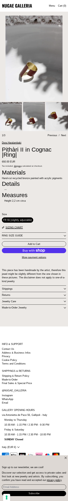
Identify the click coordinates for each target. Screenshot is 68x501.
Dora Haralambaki (11, 142)
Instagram (7, 395)
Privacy (6, 356)
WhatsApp (7, 399)
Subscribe (34, 493)
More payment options (34, 257)
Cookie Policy (9, 360)
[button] (34, 58)
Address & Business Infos (16, 352)
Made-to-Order (10, 379)
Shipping (18, 166)
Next (63, 135)
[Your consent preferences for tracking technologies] (6, 497)
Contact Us (8, 349)
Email (5, 402)
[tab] (11, 116)
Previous (52, 135)
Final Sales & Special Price (17, 383)
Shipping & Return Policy (15, 375)
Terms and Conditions (14, 363)
